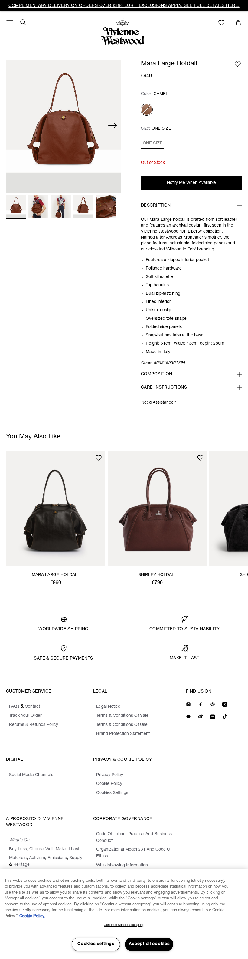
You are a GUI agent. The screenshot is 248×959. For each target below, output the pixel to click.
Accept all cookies (149, 944)
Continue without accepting (124, 925)
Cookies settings (95, 944)
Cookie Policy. (32, 916)
